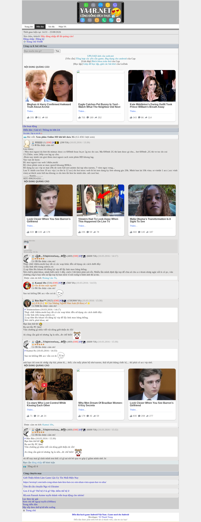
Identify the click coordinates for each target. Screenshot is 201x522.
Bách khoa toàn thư (101, 61)
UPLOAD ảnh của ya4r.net (100, 56)
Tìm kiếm (26, 133)
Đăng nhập (28, 39)
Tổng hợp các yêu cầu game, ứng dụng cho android (101, 58)
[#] (53, 142)
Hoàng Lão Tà (49, 278)
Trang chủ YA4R (34, 41)
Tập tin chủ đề (35, 133)
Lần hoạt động (30, 126)
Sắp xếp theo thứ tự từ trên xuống (38, 507)
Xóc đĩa (51, 27)
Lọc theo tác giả (30, 499)
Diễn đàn (27, 130)
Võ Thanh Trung (106, 517)
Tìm (57, 51)
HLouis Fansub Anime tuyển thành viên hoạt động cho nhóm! (53, 495)
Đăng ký (40, 39)
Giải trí (37, 130)
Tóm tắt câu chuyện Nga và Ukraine (41, 486)
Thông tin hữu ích (51, 130)
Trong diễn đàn (30, 504)
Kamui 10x (47, 424)
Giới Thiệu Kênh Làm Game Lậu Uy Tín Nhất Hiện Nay (51, 477)
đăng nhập (37, 462)
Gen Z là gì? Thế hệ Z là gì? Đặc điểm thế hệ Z (46, 491)
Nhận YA (62, 27)
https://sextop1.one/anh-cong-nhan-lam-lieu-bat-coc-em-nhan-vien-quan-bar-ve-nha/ (64, 482)
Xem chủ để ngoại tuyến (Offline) (39, 501)
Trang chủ (28, 27)
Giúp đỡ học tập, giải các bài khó (99, 64)
